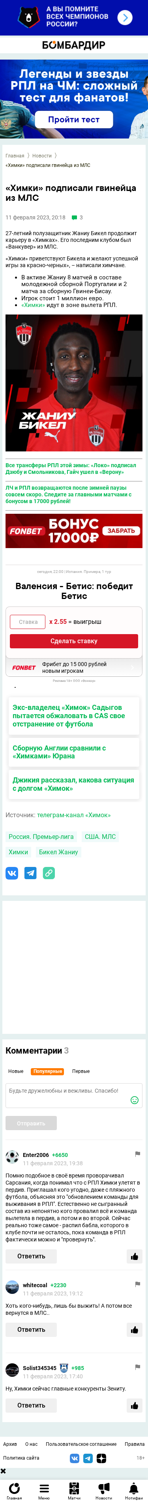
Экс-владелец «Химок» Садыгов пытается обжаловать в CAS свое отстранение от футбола (69, 715)
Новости (42, 156)
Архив (10, 1444)
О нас (31, 1444)
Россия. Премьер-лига (41, 836)
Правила (135, 1444)
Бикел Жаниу (58, 852)
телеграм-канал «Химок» (74, 815)
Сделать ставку (74, 641)
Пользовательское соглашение (81, 1444)
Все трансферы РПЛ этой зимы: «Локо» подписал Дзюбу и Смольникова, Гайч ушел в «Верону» (71, 468)
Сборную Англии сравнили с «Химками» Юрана (59, 752)
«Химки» (33, 305)
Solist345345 (39, 1368)
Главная (15, 156)
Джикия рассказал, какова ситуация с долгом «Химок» (73, 784)
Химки (18, 852)
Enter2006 (36, 1155)
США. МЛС (100, 836)
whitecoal (35, 1285)
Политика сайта (21, 1458)
